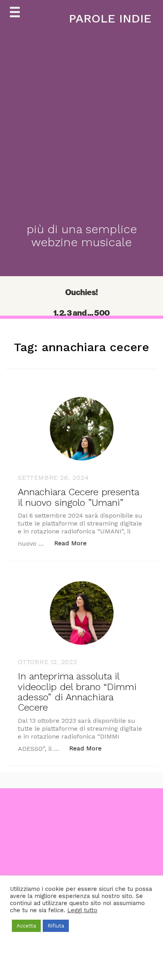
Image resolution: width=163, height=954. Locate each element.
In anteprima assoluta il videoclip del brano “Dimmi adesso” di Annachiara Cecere (77, 692)
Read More (74, 543)
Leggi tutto (82, 910)
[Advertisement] (81, 869)
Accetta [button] (26, 926)
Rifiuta (55, 926)
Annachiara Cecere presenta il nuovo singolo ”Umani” (78, 497)
